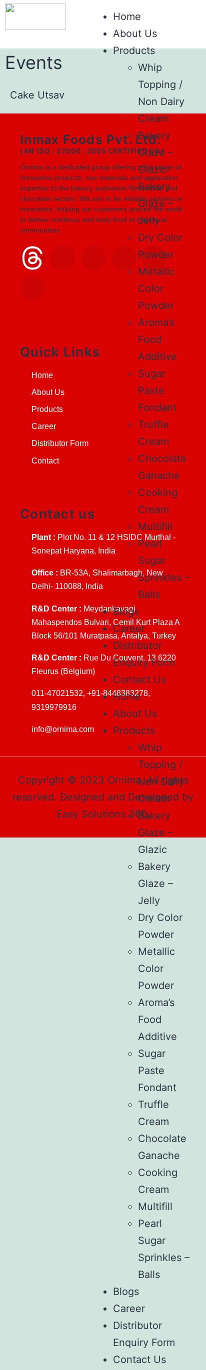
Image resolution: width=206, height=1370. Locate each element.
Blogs (126, 612)
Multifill (155, 526)
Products (134, 50)
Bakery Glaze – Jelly (155, 203)
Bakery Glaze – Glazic (155, 153)
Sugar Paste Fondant (157, 391)
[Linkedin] (63, 258)
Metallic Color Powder (156, 289)
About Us (135, 34)
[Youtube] (32, 288)
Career (129, 628)
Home (127, 16)
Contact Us (139, 680)
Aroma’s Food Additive (157, 339)
